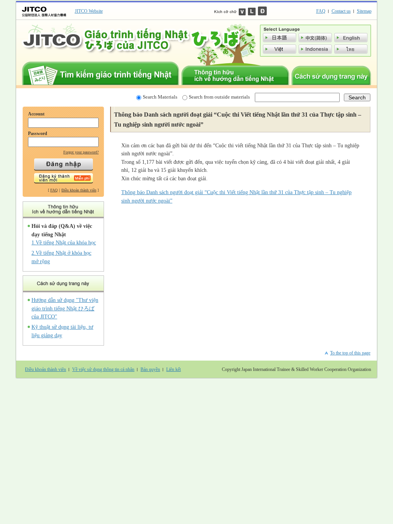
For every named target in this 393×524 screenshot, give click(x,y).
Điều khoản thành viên (78, 190)
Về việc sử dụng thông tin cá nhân (103, 369)
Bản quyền (150, 369)
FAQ (320, 11)
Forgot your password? (81, 152)
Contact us (341, 11)
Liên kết (173, 369)
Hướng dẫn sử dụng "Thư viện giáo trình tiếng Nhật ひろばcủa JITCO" (64, 308)
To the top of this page (350, 353)
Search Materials (160, 97)
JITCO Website (89, 11)
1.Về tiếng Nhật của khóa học (63, 242)
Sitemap (364, 11)
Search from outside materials (219, 97)
